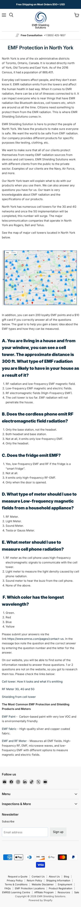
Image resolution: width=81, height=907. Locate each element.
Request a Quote (18, 876)
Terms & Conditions (16, 884)
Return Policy (34, 880)
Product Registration (60, 888)
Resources (64, 892)
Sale (76, 892)
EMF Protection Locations (30, 888)
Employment (65, 884)
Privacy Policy (15, 880)
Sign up (58, 832)
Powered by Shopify (40, 900)
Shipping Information (58, 880)
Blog (66, 876)
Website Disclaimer (43, 884)
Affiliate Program (43, 892)
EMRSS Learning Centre (16, 892)
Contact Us (38, 876)
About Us (54, 876)
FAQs (8, 888)
